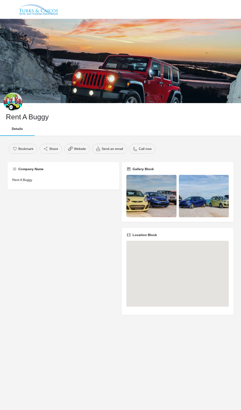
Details (17, 129)
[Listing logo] (13, 101)
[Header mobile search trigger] (233, 9)
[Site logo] (39, 9)
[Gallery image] (151, 196)
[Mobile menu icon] (8, 9)
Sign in (220, 9)
